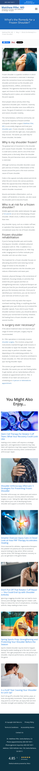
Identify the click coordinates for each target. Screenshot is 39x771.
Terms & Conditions (11, 727)
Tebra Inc (19, 722)
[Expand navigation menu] (36, 9)
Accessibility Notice (27, 727)
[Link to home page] (17, 9)
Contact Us (19, 733)
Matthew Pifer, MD (7, 32)
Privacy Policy (29, 722)
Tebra (28, 763)
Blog (17, 32)
